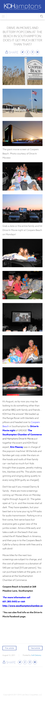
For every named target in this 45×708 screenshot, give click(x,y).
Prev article (9, 648)
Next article (35, 648)
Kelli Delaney (36, 655)
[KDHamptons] (22, 7)
